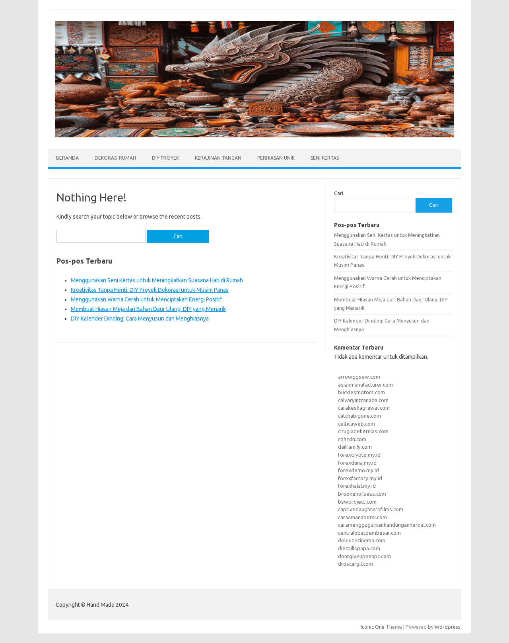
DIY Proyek (165, 157)
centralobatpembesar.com (369, 533)
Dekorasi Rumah (115, 157)
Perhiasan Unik (276, 157)
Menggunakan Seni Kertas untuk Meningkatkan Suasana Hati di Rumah (157, 280)
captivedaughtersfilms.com (370, 509)
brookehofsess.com (362, 494)
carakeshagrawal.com (364, 408)
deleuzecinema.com (361, 540)
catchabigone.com (359, 415)
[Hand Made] (254, 135)
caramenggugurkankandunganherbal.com (387, 525)
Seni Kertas (325, 157)
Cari (338, 193)
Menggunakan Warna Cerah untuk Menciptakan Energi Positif (146, 299)
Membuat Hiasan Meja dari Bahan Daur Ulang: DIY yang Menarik (148, 309)
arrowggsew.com (359, 376)
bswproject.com (357, 501)
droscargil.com (355, 564)
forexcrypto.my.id (359, 454)
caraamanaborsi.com (362, 517)
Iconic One (373, 626)
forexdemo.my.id (358, 470)
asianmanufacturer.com (365, 384)
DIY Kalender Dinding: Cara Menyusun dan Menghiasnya (140, 318)
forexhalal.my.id (357, 486)
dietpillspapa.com (359, 548)
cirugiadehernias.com (363, 431)
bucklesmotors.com (361, 392)
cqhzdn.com (352, 439)
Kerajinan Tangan (218, 157)
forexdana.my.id (357, 462)
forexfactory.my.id (360, 478)
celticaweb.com (356, 423)
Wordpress (447, 626)
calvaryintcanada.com (363, 400)
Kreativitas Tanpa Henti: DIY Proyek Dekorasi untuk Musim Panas (150, 290)
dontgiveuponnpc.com (364, 556)
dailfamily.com (355, 447)
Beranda (67, 157)
